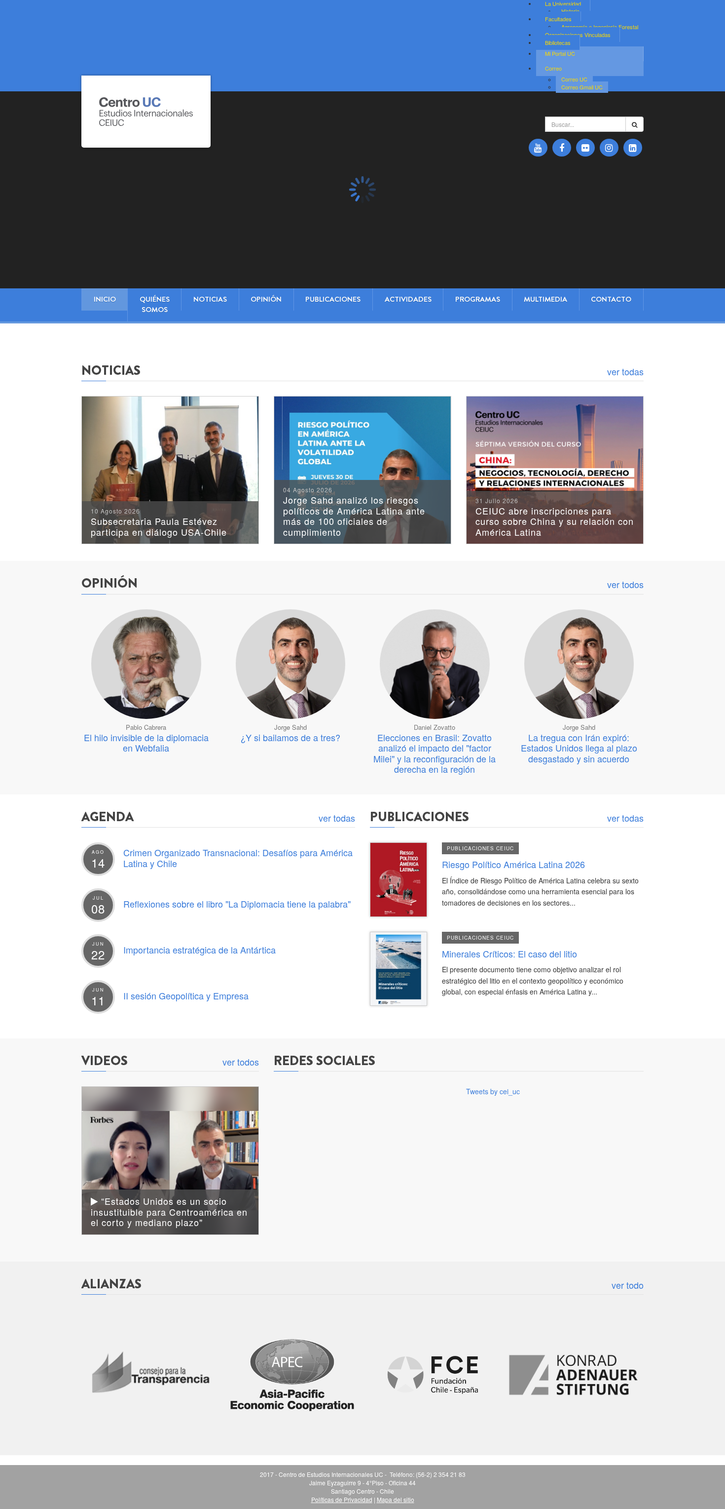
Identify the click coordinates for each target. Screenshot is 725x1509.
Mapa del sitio (395, 1499)
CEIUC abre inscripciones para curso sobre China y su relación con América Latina (554, 518)
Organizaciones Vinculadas (578, 35)
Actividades (408, 299)
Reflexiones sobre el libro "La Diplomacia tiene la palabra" (237, 903)
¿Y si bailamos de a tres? (290, 737)
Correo (553, 68)
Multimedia (545, 299)
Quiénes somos (155, 304)
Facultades (558, 19)
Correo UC (574, 79)
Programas (477, 299)
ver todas (625, 371)
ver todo (628, 1284)
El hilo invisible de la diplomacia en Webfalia (146, 742)
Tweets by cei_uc (493, 1091)
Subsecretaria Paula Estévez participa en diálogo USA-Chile (159, 523)
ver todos (625, 584)
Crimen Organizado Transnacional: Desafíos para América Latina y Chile (238, 858)
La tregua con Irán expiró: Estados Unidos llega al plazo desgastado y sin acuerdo (579, 748)
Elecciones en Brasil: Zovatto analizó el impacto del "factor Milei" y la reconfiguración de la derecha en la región (434, 753)
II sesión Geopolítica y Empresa (186, 995)
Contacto (611, 299)
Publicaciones (333, 299)
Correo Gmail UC (582, 87)
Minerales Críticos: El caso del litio (509, 953)
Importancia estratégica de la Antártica (199, 949)
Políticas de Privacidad (341, 1499)
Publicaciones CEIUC (480, 848)
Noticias (210, 299)
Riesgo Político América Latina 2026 (513, 864)
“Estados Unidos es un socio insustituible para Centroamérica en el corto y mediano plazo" (169, 1211)
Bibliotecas (558, 42)
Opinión (266, 299)
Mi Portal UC (560, 53)
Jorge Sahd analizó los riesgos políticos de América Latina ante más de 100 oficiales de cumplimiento (354, 512)
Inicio (105, 299)
